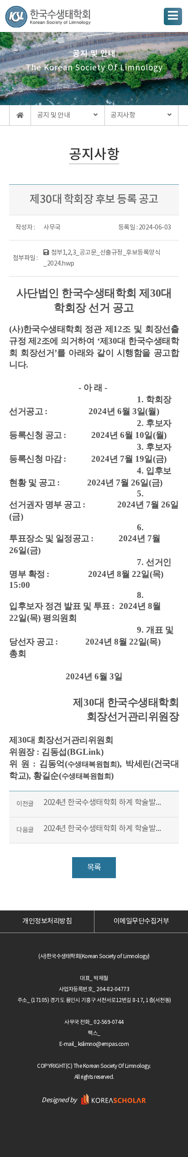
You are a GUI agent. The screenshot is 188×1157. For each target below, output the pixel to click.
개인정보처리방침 (47, 921)
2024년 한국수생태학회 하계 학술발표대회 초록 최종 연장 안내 (103, 828)
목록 (94, 867)
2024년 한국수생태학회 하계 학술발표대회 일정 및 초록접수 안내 (103, 802)
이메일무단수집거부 (141, 921)
